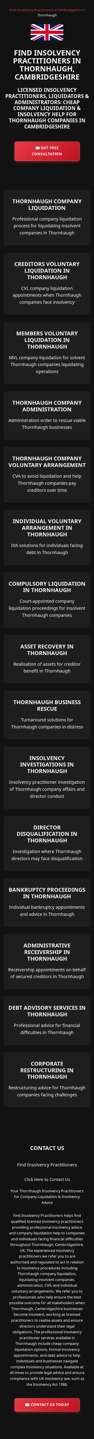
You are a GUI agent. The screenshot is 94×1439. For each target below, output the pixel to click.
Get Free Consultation (47, 151)
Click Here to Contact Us (47, 1179)
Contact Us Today (47, 1404)
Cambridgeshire (69, 10)
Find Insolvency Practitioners (31, 10)
